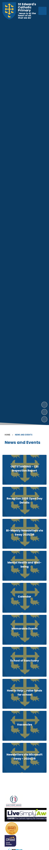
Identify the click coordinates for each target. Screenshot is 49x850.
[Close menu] (42, 11)
